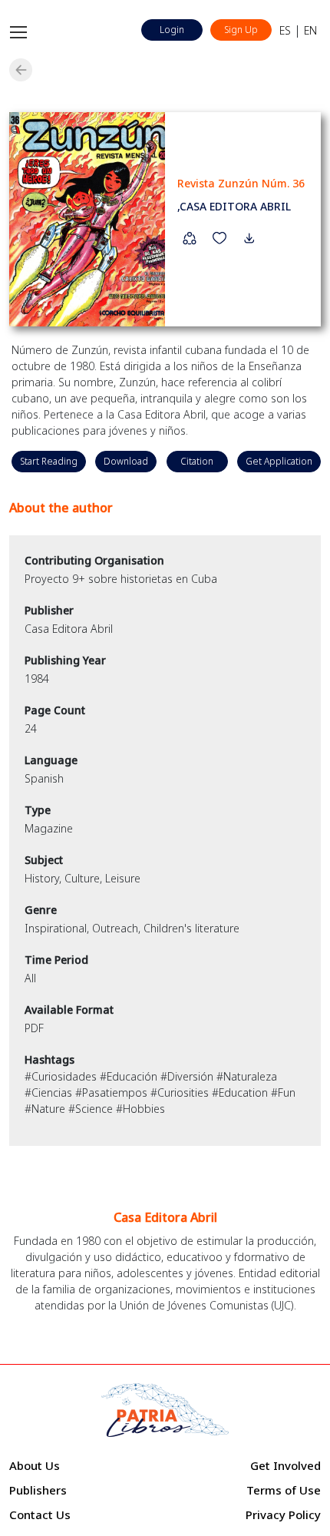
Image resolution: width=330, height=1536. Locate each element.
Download (126, 461)
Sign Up (241, 29)
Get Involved (285, 1465)
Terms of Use (283, 1490)
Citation (196, 461)
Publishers (38, 1490)
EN (310, 30)
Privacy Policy (283, 1514)
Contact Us (40, 1514)
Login (172, 29)
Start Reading (49, 461)
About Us (34, 1465)
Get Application (279, 461)
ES (285, 30)
